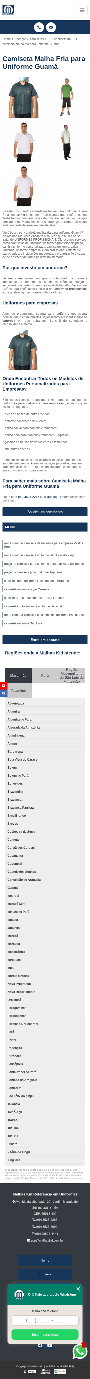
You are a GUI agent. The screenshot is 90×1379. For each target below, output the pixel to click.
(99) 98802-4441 (46, 1234)
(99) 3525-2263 (29, 497)
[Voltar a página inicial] (8, 10)
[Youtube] (50, 1345)
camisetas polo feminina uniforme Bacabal (33, 606)
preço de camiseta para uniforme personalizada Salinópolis (44, 564)
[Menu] (82, 10)
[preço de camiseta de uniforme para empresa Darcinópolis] (23, 97)
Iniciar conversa (45, 1334)
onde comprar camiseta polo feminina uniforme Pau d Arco (44, 615)
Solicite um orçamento (45, 512)
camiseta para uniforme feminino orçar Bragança (37, 581)
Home (45, 1260)
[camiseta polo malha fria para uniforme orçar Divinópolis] (23, 141)
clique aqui (51, 497)
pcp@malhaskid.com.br (46, 1240)
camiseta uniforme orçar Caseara (27, 589)
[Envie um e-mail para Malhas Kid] (51, 27)
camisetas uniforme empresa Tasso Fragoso (34, 598)
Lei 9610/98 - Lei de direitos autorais (61, 1178)
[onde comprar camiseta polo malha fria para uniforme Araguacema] (67, 97)
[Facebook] (40, 1345)
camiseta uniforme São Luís (23, 623)
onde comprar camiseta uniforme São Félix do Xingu (40, 555)
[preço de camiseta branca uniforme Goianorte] (67, 141)
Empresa (45, 1274)
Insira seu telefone (45, 1311)
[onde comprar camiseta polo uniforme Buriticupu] (23, 185)
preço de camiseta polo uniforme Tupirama (33, 572)
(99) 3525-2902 (47, 1227)
